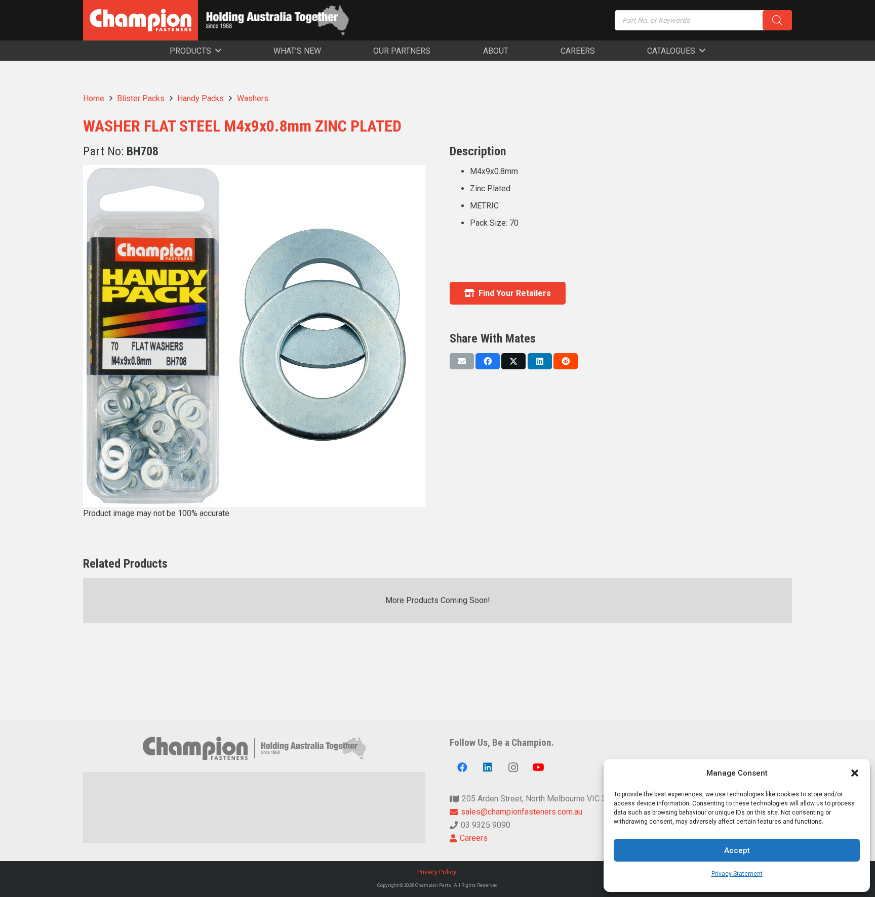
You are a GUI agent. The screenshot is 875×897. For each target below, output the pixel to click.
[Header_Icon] (140, 20)
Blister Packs (141, 98)
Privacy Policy (437, 872)
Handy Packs (200, 98)
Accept (737, 850)
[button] (855, 773)
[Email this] (462, 361)
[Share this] (487, 361)
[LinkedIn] (487, 767)
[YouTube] (538, 767)
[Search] (777, 20)
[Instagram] (513, 767)
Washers (252, 98)
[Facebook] (462, 767)
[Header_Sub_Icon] (277, 20)
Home (93, 98)
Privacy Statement (737, 873)
